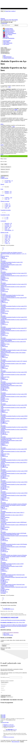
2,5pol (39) (7, 206)
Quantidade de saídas (5, 214)
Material (2, 184)
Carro (2, 47)
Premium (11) (8, 191)
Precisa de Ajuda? (7, 19)
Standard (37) (8, 192)
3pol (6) (7, 207)
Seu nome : (5, 677)
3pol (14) (7, 239)
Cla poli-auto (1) (9, 180)
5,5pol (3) (7, 243)
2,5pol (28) (7, 236)
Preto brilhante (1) (9, 230)
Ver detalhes (3, 261)
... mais (9, 86)
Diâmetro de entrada (5, 201)
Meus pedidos (6, 41)
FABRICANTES (4, 178)
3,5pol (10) (7, 237)
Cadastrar (4, 645)
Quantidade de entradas (6, 210)
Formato (2, 195)
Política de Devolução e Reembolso (11, 632)
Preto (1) (7, 228)
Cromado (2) (8, 224)
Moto (6, 47)
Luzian (2, 144)
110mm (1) (7, 234)
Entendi (21, 741)
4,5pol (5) (7, 240)
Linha (2, 189)
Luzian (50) (8, 182)
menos (2, 124)
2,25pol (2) (7, 205)
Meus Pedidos (15, 19)
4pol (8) (7, 241)
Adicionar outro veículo (5, 695)
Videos (2, 19)
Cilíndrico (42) (8, 197)
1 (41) (6, 217)
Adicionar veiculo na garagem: (7, 680)
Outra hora (3, 697)
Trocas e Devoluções (7, 43)
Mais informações (15, 741)
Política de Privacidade (8, 635)
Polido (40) (8, 227)
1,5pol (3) (7, 203)
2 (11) (6, 218)
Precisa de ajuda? (7, 40)
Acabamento (3, 221)
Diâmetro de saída (4, 232)
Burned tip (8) (8, 223)
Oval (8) (7, 199)
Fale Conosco (6, 44)
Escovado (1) (8, 226)
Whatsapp (3, 18)
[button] (14, 730)
